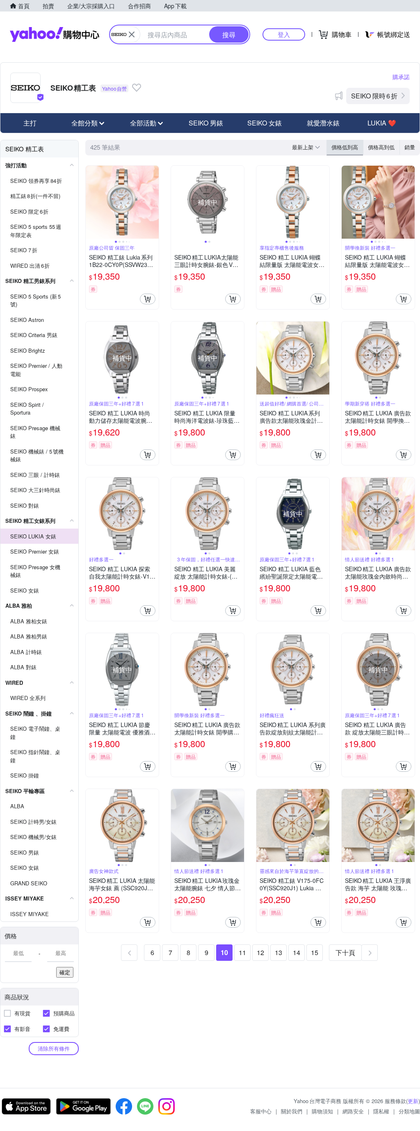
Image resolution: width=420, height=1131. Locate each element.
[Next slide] (153, 202)
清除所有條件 (54, 1048)
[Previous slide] (91, 202)
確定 (64, 972)
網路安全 (353, 1111)
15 (314, 952)
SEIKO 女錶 (264, 123)
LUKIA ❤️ (382, 123)
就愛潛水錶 (323, 123)
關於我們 (291, 1111)
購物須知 (322, 1111)
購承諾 (401, 77)
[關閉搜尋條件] (132, 34)
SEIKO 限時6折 (374, 95)
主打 (30, 123)
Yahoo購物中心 (54, 34)
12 (260, 952)
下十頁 (345, 952)
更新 (413, 1101)
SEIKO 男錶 (206, 123)
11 (242, 952)
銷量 (409, 147)
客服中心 (261, 1111)
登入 (284, 34)
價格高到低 (381, 147)
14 (296, 952)
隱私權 (381, 1111)
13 (278, 952)
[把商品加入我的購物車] (147, 299)
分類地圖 (409, 1111)
